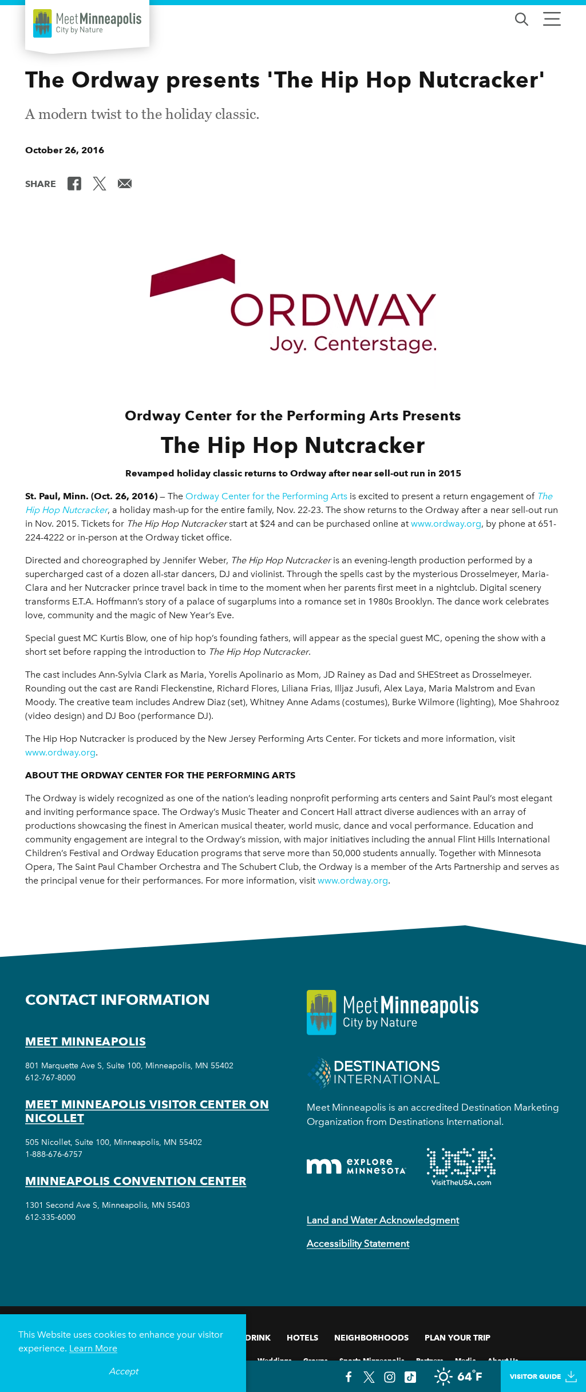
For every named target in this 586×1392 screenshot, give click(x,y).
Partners (430, 1359)
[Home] (87, 23)
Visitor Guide (535, 1376)
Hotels (302, 1337)
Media (465, 1359)
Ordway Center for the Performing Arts (266, 496)
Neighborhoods (371, 1337)
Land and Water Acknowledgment (383, 1220)
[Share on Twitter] (99, 183)
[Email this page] (125, 183)
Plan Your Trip (457, 1337)
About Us (503, 1359)
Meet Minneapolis (85, 1041)
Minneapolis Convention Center (136, 1181)
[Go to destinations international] (373, 1072)
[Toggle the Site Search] (521, 18)
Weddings (275, 1359)
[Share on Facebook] (74, 183)
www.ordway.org (446, 523)
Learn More (93, 1348)
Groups (315, 1359)
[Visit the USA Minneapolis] (461, 1167)
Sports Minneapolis (372, 1359)
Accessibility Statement (358, 1243)
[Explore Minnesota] (356, 1166)
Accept (123, 1371)
